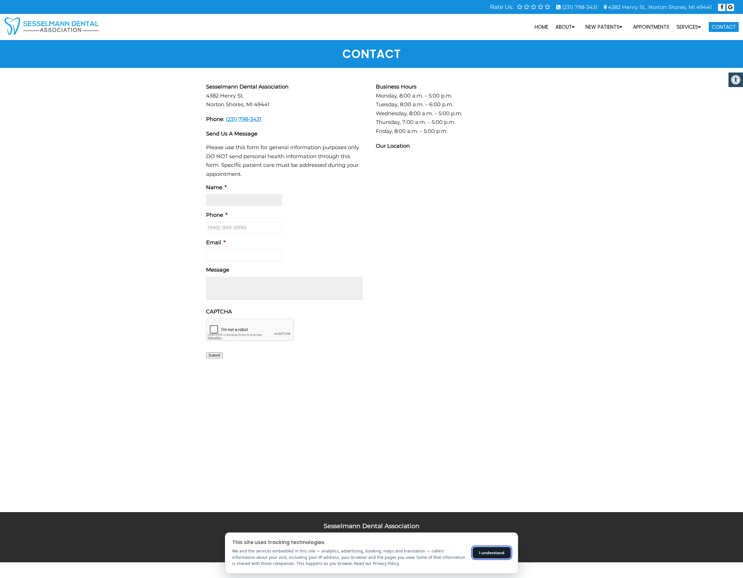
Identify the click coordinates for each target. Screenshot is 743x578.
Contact (724, 27)
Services (687, 27)
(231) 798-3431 (580, 7)
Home (541, 27)
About (564, 27)
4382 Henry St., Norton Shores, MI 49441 (660, 7)
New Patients (602, 27)
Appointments (651, 27)
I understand (491, 552)
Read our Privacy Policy (376, 563)
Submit (214, 355)
